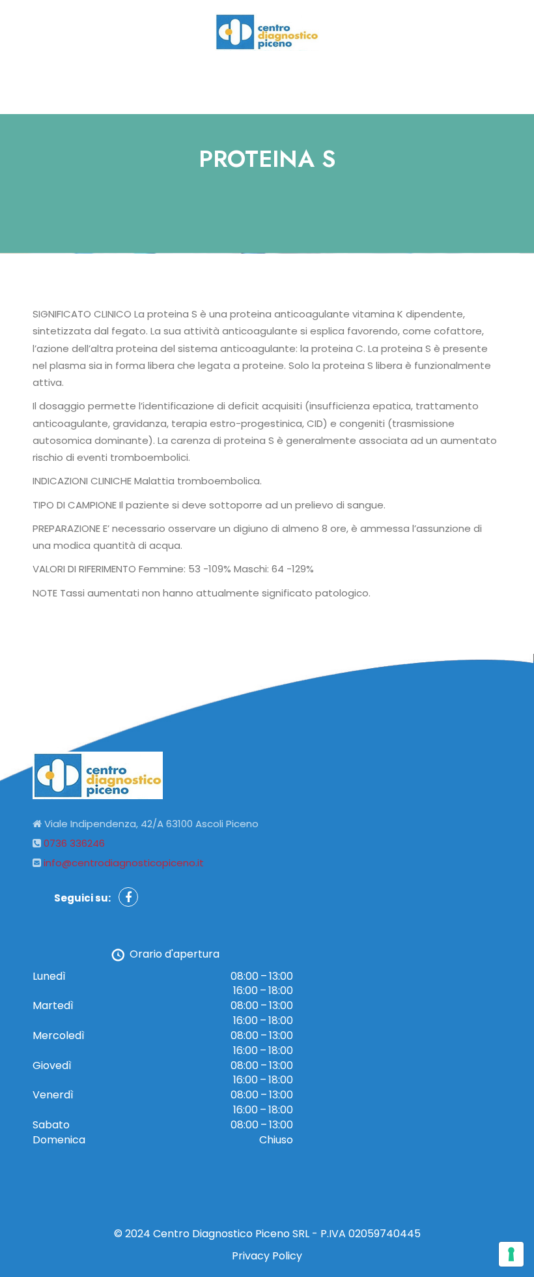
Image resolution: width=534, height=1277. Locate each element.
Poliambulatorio (260, 82)
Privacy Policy (267, 1255)
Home (183, 82)
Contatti (345, 82)
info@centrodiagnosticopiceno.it (124, 863)
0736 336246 (74, 843)
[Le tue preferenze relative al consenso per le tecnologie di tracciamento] (511, 1254)
